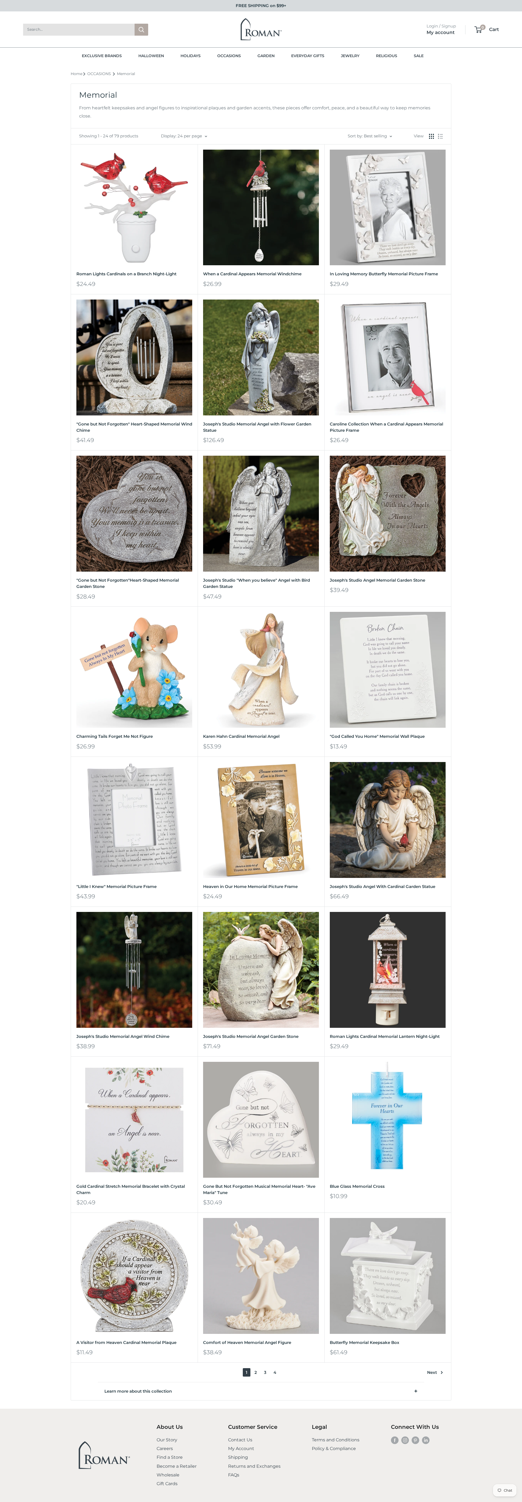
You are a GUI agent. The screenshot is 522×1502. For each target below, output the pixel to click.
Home (76, 73)
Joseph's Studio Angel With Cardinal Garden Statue (382, 886)
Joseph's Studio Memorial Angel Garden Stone (251, 1036)
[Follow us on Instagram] (405, 1440)
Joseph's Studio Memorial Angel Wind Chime (122, 1036)
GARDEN (266, 55)
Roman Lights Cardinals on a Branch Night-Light (126, 273)
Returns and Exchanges (254, 1466)
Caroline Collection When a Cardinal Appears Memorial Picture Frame (386, 427)
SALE (419, 55)
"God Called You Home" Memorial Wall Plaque (377, 736)
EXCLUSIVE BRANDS (102, 55)
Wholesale (168, 1475)
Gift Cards (167, 1483)
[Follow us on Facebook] (395, 1440)
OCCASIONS (229, 55)
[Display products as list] (440, 136)
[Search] (141, 30)
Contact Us (240, 1439)
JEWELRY (350, 55)
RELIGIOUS (386, 55)
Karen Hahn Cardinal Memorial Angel (241, 736)
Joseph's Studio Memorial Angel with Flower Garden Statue (257, 427)
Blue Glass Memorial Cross (357, 1186)
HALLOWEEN (151, 55)
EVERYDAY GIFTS (307, 55)
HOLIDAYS (191, 55)
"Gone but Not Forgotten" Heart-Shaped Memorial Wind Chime (134, 427)
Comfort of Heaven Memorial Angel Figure (247, 1342)
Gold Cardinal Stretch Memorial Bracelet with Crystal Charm (130, 1189)
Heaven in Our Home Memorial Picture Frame (250, 886)
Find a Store (170, 1457)
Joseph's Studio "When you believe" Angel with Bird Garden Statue (256, 583)
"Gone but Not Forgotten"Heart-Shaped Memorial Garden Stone (127, 583)
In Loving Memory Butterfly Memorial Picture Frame (384, 273)
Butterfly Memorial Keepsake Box (364, 1342)
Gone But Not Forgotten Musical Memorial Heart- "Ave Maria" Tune (259, 1189)
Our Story (167, 1439)
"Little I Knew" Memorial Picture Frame (116, 886)
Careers (165, 1448)
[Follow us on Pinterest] (415, 1440)
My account (441, 32)
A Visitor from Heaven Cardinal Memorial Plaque (126, 1342)
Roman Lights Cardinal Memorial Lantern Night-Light (385, 1036)
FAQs (233, 1475)
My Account (241, 1448)
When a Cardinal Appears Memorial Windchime (252, 273)
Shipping (238, 1457)
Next (432, 1372)
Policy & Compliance (334, 1448)
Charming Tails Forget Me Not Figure (114, 736)
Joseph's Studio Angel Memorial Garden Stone (377, 580)
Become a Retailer (177, 1466)
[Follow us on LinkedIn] (426, 1440)
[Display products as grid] (431, 136)
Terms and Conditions (335, 1439)
